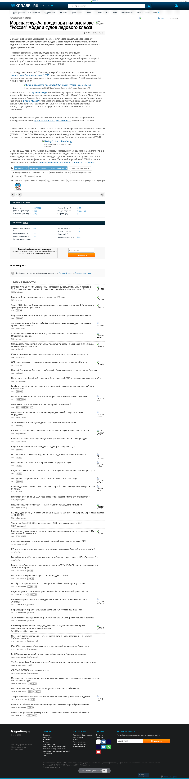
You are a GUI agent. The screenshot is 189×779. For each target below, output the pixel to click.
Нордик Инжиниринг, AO (79, 168)
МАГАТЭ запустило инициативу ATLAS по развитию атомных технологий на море (50, 712)
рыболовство (32, 641)
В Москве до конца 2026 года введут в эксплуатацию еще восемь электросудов (49, 439)
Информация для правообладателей (56, 751)
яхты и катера (21, 544)
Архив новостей (79, 746)
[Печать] (102, 195)
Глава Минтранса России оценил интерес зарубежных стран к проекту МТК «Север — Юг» (54, 557)
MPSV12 (31, 176)
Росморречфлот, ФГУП (60, 172)
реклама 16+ (183, 2)
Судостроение (18, 13)
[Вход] (176, 6)
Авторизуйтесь (65, 273)
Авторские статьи (79, 742)
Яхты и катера (143, 13)
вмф (29, 665)
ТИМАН (18, 176)
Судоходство (34, 13)
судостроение (21, 381)
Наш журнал (47, 737)
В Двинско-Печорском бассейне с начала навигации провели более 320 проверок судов (53, 470)
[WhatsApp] (108, 746)
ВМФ (115, 13)
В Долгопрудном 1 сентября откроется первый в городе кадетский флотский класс (50, 591)
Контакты (99, 735)
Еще (155, 13)
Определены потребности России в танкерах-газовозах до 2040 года (44, 478)
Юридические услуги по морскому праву (19, 748)
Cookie (99, 770)
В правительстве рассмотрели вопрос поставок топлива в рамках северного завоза (51, 315)
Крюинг (75, 740)
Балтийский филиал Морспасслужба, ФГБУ (48, 168)
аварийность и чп (34, 691)
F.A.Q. (45, 756)
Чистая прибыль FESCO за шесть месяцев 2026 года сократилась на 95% (46, 523)
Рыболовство (103, 13)
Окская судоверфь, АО (21, 172)
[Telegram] (103, 746)
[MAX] (98, 746)
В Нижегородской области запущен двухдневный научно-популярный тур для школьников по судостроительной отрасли (48, 627)
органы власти (30, 180)
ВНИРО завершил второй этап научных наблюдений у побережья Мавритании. (49, 654)
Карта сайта (47, 753)
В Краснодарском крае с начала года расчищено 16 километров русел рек (46, 610)
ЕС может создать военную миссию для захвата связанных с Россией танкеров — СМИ (53, 549)
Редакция (46, 740)
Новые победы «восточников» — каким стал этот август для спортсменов (46, 505)
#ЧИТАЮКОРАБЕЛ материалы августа (30, 670)
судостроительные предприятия (81, 180)
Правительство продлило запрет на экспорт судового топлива (40, 575)
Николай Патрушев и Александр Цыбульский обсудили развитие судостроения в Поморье (54, 370)
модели (41, 180)
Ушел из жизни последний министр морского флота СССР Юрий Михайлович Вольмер (52, 618)
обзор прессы (21, 518)
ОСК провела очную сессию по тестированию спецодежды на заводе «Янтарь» (49, 362)
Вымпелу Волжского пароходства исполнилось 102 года (38, 297)
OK (104, 771)
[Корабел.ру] (20, 731)
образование (32, 594)
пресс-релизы (21, 329)
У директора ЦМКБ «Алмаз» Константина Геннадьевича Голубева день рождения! (50, 696)
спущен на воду (39, 92)
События (63, 13)
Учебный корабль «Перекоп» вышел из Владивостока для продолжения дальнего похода (54, 662)
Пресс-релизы (77, 13)
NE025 (38, 176)
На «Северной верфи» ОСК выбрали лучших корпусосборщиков (42, 462)
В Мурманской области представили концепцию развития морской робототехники (50, 704)
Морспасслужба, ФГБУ (81, 172)
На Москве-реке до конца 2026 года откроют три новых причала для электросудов (50, 497)
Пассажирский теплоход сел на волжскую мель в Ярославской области (45, 688)
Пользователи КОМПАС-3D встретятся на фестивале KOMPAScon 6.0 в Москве (49, 396)
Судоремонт (49, 13)
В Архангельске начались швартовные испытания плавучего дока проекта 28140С (50, 431)
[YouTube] (98, 751)
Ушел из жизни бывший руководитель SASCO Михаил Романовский (43, 423)
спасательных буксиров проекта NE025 (29, 75)
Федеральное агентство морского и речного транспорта (67, 162)
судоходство (20, 357)
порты (30, 570)
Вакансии (99, 737)
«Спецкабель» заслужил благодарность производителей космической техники (48, 455)
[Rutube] (108, 741)
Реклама (46, 742)
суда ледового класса (56, 180)
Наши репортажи (79, 744)
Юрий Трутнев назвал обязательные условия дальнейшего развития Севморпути (50, 646)
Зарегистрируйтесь (83, 273)
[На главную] (24, 5)
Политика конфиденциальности (54, 749)
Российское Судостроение (83, 735)
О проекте (46, 735)
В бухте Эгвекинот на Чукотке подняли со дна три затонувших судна (43, 447)
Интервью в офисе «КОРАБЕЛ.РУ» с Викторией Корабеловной (41, 404)
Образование (127, 13)
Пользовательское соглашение (54, 746)
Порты (90, 13)
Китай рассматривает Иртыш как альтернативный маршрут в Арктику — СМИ (48, 583)
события (27, 18)
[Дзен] (98, 741)
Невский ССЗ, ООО (40, 172)
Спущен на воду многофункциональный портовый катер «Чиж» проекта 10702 (48, 541)
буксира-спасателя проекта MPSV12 (52, 120)
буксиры (101, 180)
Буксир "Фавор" (31, 101)
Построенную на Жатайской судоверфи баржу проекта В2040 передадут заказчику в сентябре (56, 378)
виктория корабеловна (24, 407)
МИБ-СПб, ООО (21, 168)
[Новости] (18, 187)
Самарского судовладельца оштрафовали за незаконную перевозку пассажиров (49, 354)
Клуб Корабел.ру (49, 744)
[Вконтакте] (103, 741)
